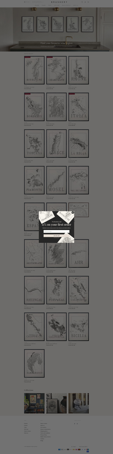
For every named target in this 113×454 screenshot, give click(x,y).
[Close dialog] (73, 212)
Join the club (57, 235)
